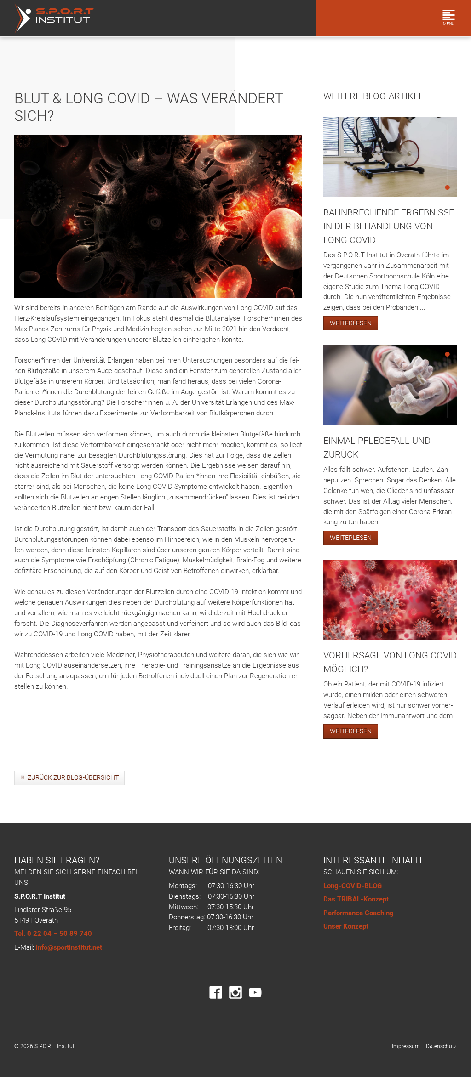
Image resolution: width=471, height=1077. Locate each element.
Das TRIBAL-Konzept (356, 899)
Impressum (406, 1046)
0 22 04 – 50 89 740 (59, 934)
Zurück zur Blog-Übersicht (73, 777)
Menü (448, 24)
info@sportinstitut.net (69, 947)
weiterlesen (351, 323)
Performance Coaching (358, 913)
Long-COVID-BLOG (352, 886)
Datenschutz (441, 1046)
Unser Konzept (345, 926)
